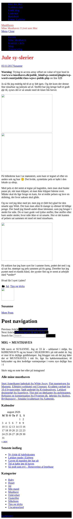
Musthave (13, 492)
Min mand (13, 488)
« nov (4, 441)
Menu (4, 31)
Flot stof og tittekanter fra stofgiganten (50, 392)
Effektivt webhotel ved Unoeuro (29, 386)
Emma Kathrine (16, 19)
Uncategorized (16, 507)
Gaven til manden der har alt (23, 460)
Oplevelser (14, 495)
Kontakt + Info (16, 43)
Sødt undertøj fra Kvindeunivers (38, 389)
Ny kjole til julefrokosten (21, 454)
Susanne (17, 65)
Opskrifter (13, 498)
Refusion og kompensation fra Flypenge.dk (24, 395)
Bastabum (13, 16)
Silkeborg (13, 501)
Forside (12, 37)
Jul (7, 286)
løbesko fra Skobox (59, 395)
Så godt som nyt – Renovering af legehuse (30, 466)
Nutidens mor (15, 7)
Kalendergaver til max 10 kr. (31, 332)
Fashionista (7, 516)
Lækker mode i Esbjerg (20, 457)
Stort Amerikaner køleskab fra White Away (24, 383)
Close (11, 31)
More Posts (7, 312)
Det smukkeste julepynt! (33, 329)
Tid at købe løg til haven (21, 463)
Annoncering (15, 49)
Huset (11, 482)
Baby (11, 479)
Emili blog (13, 10)
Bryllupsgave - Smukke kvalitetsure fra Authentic (27, 398)
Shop (11, 46)
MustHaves (7, 25)
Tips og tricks (17, 286)
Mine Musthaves (17, 40)
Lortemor (13, 13)
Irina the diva (15, 4)
